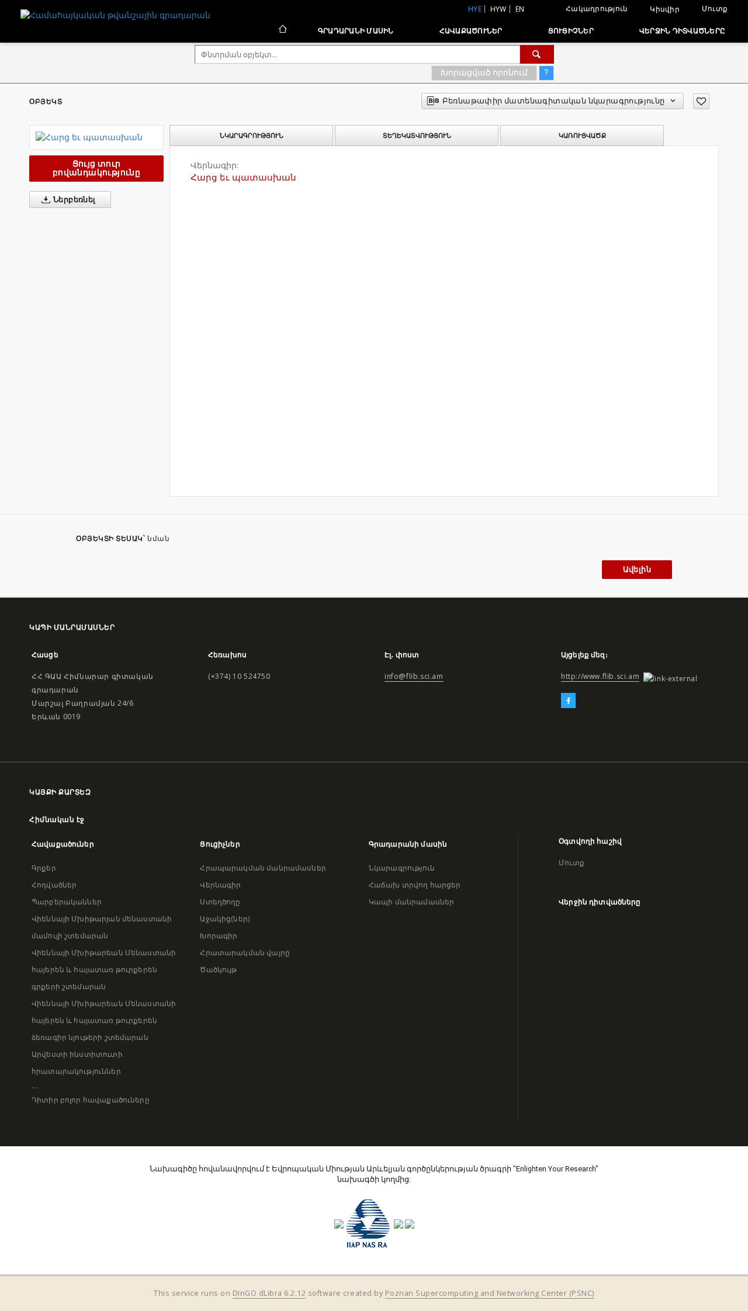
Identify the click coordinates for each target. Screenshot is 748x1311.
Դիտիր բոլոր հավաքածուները (91, 1100)
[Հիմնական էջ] (282, 30)
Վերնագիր (220, 885)
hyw (498, 9)
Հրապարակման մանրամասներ (262, 868)
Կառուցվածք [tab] (582, 135)
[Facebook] (568, 701)
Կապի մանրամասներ (411, 902)
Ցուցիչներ (571, 31)
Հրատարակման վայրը (245, 953)
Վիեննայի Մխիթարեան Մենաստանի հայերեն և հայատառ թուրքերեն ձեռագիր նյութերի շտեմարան (104, 1020)
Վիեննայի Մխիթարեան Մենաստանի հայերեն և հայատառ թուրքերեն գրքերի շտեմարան (104, 969)
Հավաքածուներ (471, 31)
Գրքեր (44, 868)
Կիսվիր (665, 9)
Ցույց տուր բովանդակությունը (96, 168)
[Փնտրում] (537, 54)
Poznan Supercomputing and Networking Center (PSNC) (489, 1293)
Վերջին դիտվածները (682, 31)
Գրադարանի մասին (356, 31)
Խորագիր (218, 936)
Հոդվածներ (54, 885)
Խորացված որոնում (484, 72)
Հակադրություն (597, 8)
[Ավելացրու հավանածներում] (701, 101)
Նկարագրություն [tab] (251, 135)
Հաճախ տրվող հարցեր (415, 885)
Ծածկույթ (218, 969)
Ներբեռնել (73, 199)
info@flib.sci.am (414, 676)
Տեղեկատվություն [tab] (417, 135)
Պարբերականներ (67, 902)
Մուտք (715, 8)
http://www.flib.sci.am (600, 676)
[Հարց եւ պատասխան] (96, 137)
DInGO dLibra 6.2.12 (269, 1293)
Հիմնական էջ (57, 819)
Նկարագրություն (402, 868)
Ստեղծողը (220, 902)
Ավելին (637, 569)
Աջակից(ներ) (225, 919)
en (520, 9)
